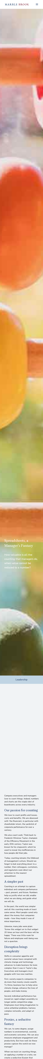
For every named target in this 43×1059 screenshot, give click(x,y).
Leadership (21, 679)
